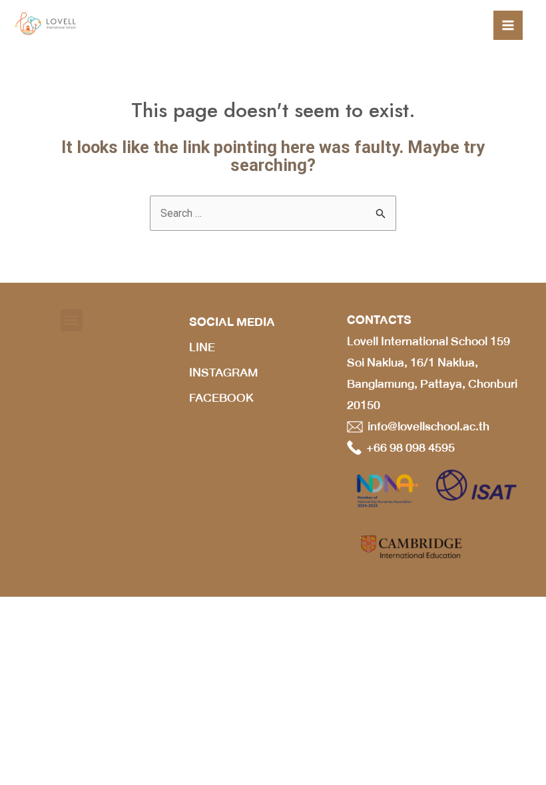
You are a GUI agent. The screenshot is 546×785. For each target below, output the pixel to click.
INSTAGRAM (223, 372)
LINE (202, 347)
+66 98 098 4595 (408, 447)
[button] (72, 320)
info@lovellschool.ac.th (426, 426)
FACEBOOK (221, 397)
